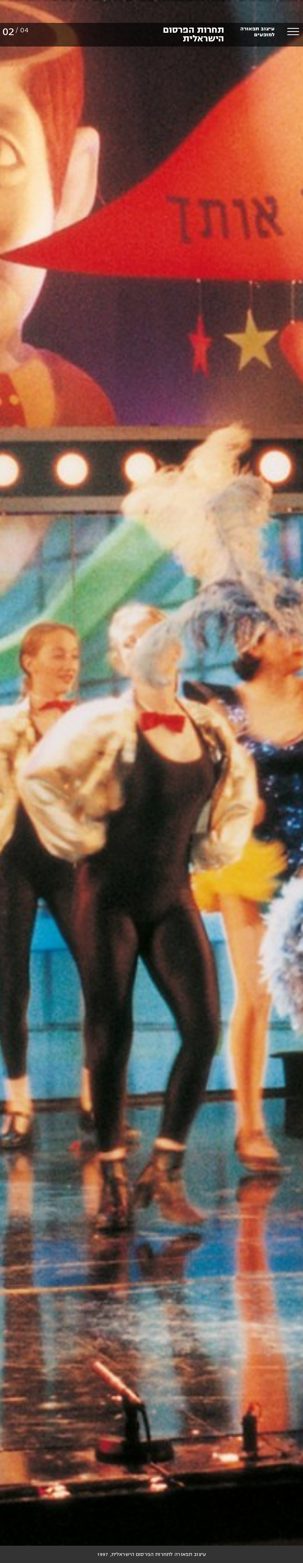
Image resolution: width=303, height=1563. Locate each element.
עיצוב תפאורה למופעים (257, 31)
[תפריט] (293, 32)
